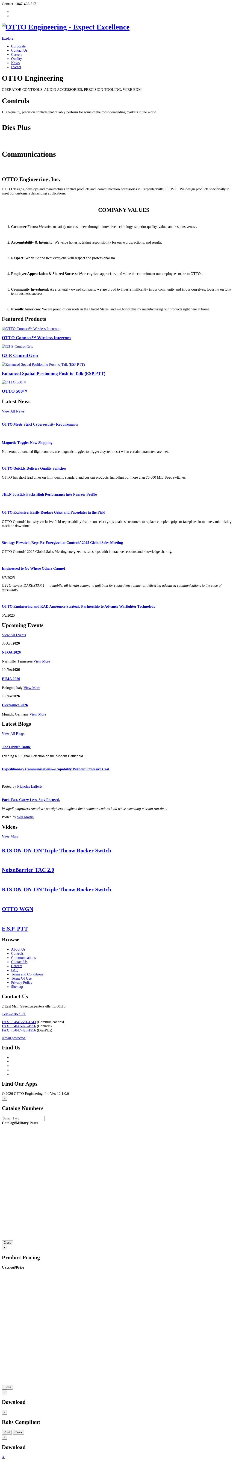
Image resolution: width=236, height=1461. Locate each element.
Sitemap (17, 987)
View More (41, 661)
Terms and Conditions (27, 974)
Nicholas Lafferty (30, 786)
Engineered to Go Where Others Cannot (33, 568)
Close (7, 1242)
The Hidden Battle (16, 747)
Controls (8, 116)
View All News (13, 411)
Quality (16, 59)
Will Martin (25, 817)
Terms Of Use (21, 978)
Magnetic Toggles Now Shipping (27, 443)
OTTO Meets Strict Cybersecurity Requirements (40, 424)
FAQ (14, 970)
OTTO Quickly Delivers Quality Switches (34, 468)
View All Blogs (13, 734)
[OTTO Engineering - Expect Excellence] (66, 27)
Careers (16, 54)
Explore (7, 38)
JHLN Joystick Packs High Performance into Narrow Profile (49, 494)
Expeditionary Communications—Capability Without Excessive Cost (55, 769)
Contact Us (19, 50)
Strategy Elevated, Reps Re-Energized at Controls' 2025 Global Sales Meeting (62, 543)
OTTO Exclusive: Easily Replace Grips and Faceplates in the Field (53, 512)
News (15, 63)
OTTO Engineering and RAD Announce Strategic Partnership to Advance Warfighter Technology (78, 606)
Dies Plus (9, 143)
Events (16, 67)
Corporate (18, 46)
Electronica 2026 (15, 705)
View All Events (14, 635)
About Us (18, 949)
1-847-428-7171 (14, 1014)
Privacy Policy (21, 982)
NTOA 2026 (11, 652)
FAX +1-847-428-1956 (19, 1026)
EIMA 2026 (11, 679)
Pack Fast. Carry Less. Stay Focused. (31, 800)
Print (7, 1432)
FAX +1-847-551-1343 (19, 1022)
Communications (14, 169)
